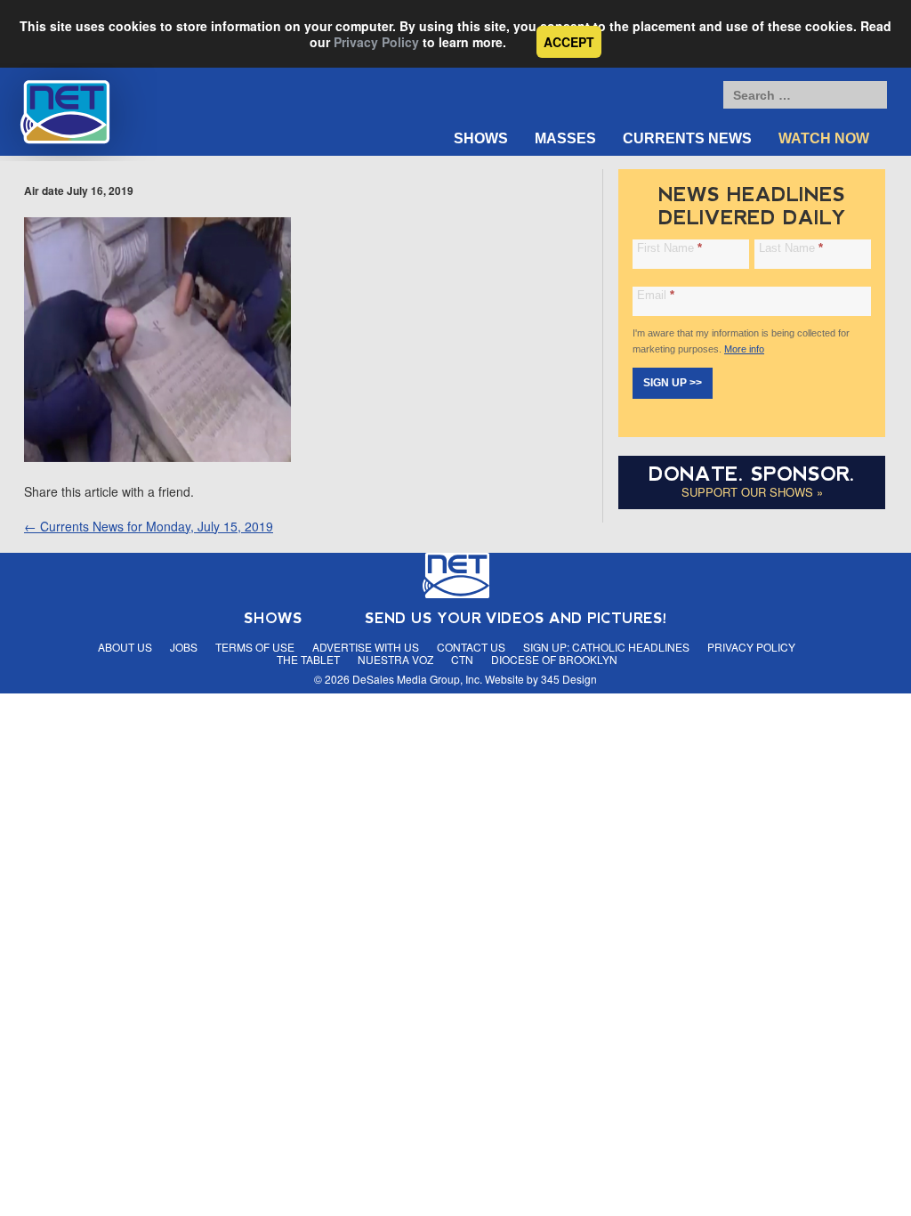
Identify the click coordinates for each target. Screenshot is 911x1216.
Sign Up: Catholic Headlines (606, 646)
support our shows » (752, 491)
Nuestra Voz (395, 659)
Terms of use (254, 646)
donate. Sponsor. (752, 474)
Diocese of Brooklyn (554, 659)
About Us (125, 646)
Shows (481, 138)
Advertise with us (365, 646)
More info (744, 349)
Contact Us (471, 646)
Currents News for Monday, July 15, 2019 (148, 526)
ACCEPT (569, 42)
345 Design (569, 678)
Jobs (184, 646)
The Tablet (308, 659)
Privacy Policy (376, 42)
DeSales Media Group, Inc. (417, 678)
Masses (565, 138)
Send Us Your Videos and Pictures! (516, 618)
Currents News (687, 138)
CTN (462, 659)
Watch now (823, 138)
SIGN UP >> (672, 383)
